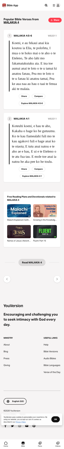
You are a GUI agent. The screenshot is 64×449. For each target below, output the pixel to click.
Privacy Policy (21, 422)
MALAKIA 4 (11, 22)
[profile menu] (56, 5)
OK (55, 419)
